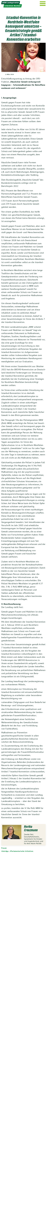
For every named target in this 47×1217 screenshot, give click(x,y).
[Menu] (42, 3)
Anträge (5, 851)
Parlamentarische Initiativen (22, 851)
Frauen (4, 848)
